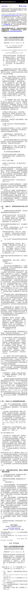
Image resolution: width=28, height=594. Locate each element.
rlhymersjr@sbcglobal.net (15, 31)
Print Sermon (23, 6)
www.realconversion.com (14, 528)
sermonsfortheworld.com (8, 1)
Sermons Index (4, 6)
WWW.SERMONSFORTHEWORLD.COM (11, 15)
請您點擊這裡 (7, 24)
